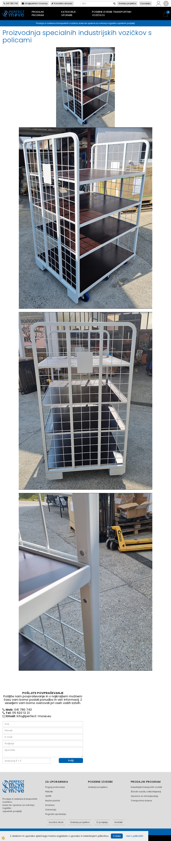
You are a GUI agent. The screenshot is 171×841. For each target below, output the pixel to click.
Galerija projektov (127, 3)
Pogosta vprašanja (55, 814)
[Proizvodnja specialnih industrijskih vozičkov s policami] (85, 87)
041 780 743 (12, 3)
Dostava (49, 805)
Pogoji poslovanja (55, 787)
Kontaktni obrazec (63, 3)
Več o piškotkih (134, 836)
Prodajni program (38, 13)
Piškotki (49, 791)
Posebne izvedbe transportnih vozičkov (111, 13)
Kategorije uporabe (68, 13)
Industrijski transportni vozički (146, 787)
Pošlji (71, 760)
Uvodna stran (56, 822)
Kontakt (118, 822)
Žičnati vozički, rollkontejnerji (146, 791)
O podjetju (145, 3)
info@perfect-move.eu (36, 3)
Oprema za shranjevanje (144, 796)
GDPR (48, 796)
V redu (117, 836)
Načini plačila (52, 800)
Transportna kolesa (141, 800)
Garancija (50, 809)
